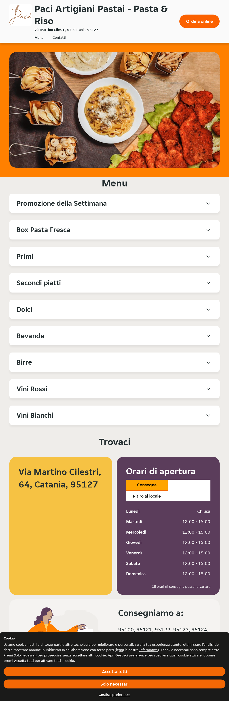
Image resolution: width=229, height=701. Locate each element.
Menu (39, 37)
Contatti (59, 37)
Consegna (147, 485)
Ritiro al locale (147, 496)
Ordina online (199, 21)
